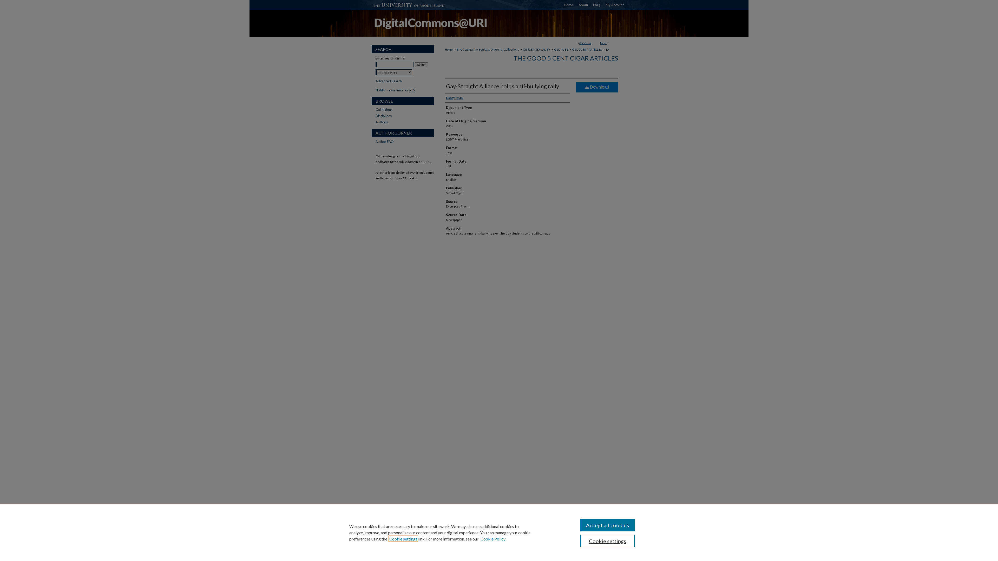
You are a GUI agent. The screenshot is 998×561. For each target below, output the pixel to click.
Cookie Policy (493, 538)
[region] (499, 532)
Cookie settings (403, 538)
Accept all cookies (607, 525)
